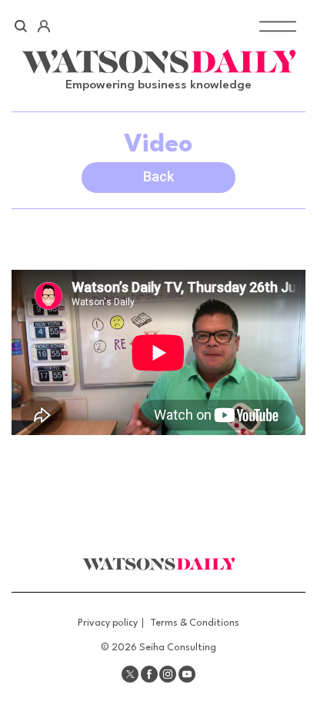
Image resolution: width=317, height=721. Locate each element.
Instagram (167, 674)
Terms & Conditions (194, 623)
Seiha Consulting (177, 648)
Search (21, 26)
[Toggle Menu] (277, 25)
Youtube (187, 674)
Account (43, 26)
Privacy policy (108, 623)
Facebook (149, 674)
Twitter (130, 674)
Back (158, 176)
